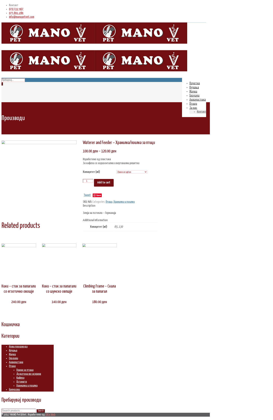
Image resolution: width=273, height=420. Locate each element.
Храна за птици (24, 370)
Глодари (13, 358)
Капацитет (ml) (91, 172)
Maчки (12, 354)
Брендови (14, 389)
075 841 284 (16, 13)
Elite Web (50, 414)
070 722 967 (16, 9)
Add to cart (103, 182)
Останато (21, 381)
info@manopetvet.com (21, 17)
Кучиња (13, 350)
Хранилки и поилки (124, 201)
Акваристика (16, 362)
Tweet (87, 195)
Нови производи (18, 346)
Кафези (20, 377)
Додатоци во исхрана (28, 374)
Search (40, 411)
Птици (109, 201)
